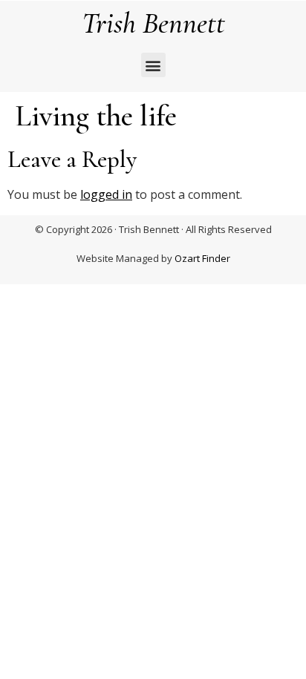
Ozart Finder (202, 258)
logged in (106, 194)
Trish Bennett (153, 23)
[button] (153, 65)
